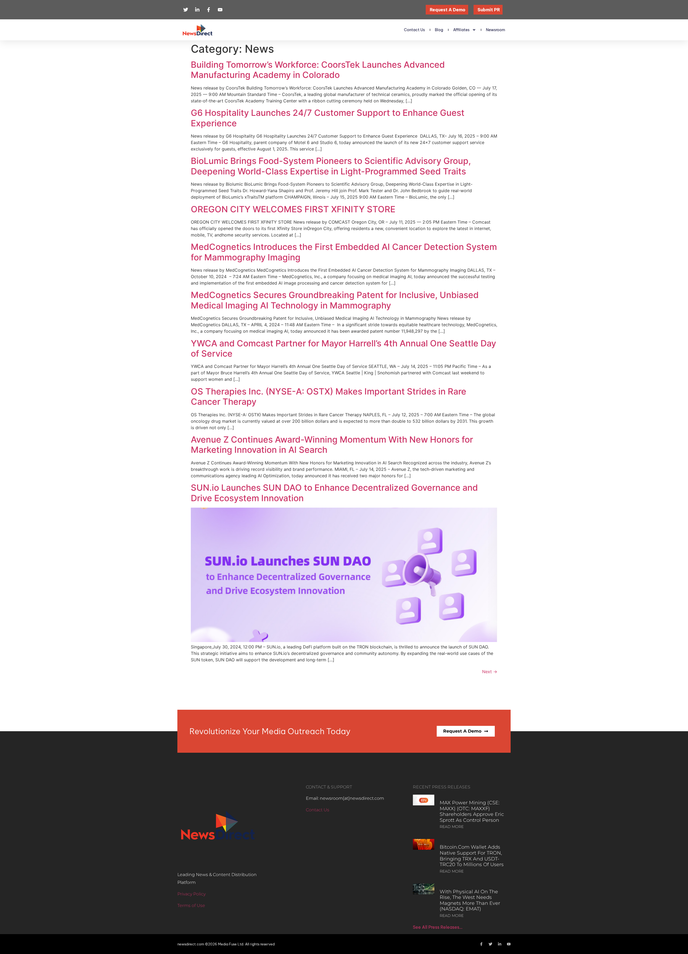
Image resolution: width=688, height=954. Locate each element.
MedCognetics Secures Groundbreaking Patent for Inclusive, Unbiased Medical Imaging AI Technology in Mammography (335, 300)
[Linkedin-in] (499, 944)
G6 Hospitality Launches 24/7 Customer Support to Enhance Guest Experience (327, 117)
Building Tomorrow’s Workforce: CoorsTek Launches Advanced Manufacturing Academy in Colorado (318, 69)
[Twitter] (490, 944)
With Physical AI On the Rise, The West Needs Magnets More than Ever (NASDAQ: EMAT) (470, 900)
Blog (439, 29)
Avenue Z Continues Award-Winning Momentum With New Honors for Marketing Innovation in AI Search (332, 444)
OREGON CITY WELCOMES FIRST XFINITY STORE (293, 209)
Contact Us (414, 29)
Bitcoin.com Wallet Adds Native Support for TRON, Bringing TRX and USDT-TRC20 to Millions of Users (472, 855)
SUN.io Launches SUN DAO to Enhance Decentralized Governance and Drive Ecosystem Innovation (334, 492)
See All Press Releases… (438, 927)
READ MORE (452, 826)
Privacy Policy (191, 893)
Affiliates (461, 29)
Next (489, 671)
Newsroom (495, 29)
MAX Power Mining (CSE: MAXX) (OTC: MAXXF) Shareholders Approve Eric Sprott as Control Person (472, 811)
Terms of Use (191, 905)
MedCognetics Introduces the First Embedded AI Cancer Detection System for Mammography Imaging (344, 252)
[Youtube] (509, 944)
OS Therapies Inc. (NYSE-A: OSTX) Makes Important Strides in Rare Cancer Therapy (328, 396)
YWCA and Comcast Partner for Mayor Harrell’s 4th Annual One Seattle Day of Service (343, 348)
